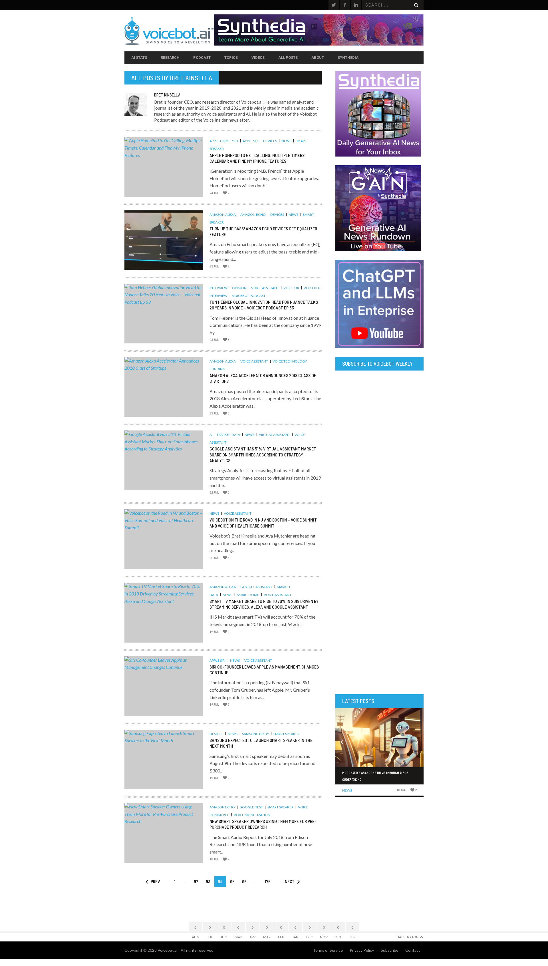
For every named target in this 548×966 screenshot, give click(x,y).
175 (268, 881)
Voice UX (291, 288)
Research (170, 57)
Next (290, 881)
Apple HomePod (223, 141)
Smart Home (248, 595)
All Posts (288, 57)
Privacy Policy (362, 950)
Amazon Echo (253, 214)
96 (244, 881)
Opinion (239, 288)
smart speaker (286, 734)
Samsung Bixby (255, 734)
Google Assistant (256, 587)
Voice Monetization (252, 815)
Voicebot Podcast (248, 295)
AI (211, 434)
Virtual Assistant (274, 434)
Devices (270, 141)
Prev (155, 881)
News (286, 141)
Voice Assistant (265, 288)
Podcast (202, 57)
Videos (258, 57)
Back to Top (407, 937)
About (317, 57)
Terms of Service (328, 950)
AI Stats (139, 57)
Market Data (228, 434)
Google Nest (251, 807)
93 (208, 881)
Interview (218, 288)
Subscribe (389, 950)
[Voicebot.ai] (169, 30)
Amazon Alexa (222, 214)
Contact (412, 950)
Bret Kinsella (191, 78)
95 (232, 881)
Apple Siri (251, 141)
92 (196, 881)
